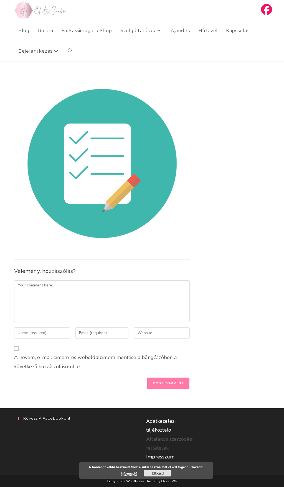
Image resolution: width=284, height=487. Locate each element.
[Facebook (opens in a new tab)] (266, 10)
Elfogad (158, 473)
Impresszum (160, 456)
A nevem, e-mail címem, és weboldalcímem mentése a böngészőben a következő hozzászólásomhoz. (95, 362)
